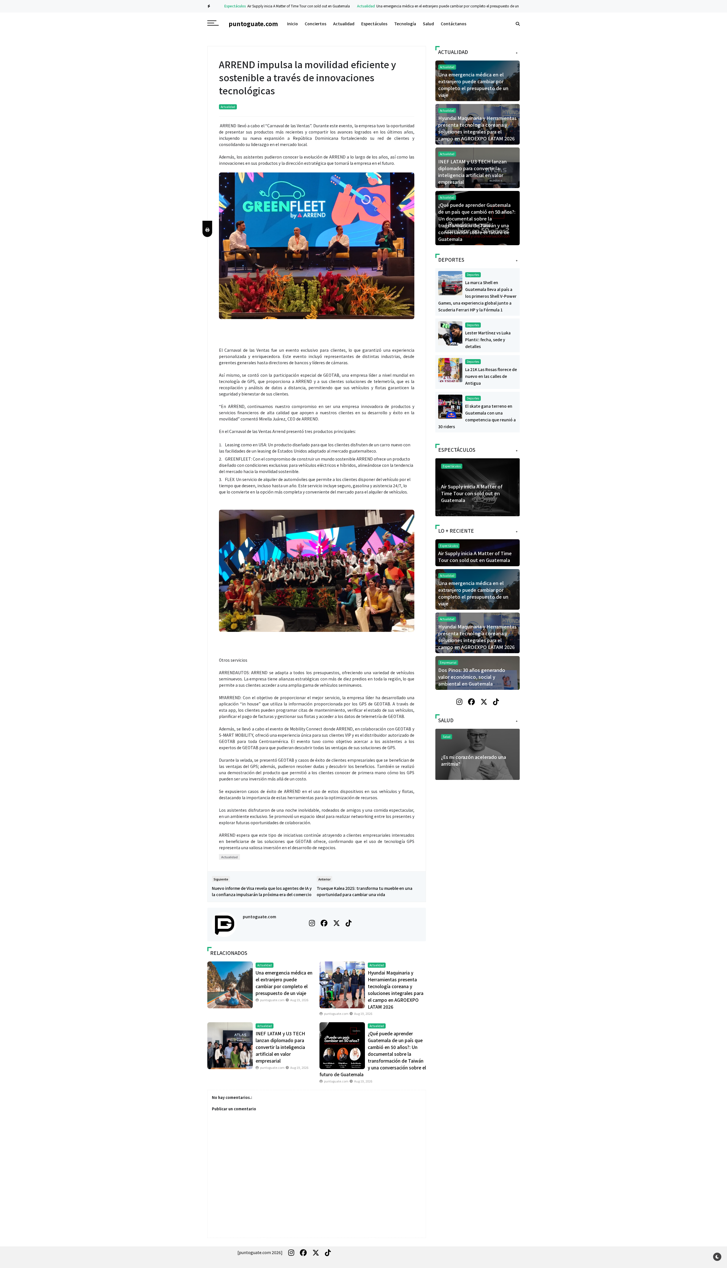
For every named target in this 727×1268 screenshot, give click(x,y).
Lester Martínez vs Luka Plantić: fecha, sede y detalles (488, 339)
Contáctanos (453, 23)
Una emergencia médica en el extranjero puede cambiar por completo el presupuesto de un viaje (439, 5)
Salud (428, 23)
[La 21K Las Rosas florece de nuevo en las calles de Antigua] (450, 369)
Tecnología (405, 23)
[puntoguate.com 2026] (260, 1252)
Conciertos (315, 23)
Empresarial (448, 662)
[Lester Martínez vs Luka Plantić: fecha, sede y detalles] (450, 333)
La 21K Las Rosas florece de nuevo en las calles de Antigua (491, 376)
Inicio (292, 23)
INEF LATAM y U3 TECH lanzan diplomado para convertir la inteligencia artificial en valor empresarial (280, 1047)
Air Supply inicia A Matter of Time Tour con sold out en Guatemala (286, 5)
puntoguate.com (259, 916)
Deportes (473, 274)
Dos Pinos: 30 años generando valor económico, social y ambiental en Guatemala (471, 677)
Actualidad (353, 5)
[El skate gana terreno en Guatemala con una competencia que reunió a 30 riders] (450, 406)
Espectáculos (222, 5)
